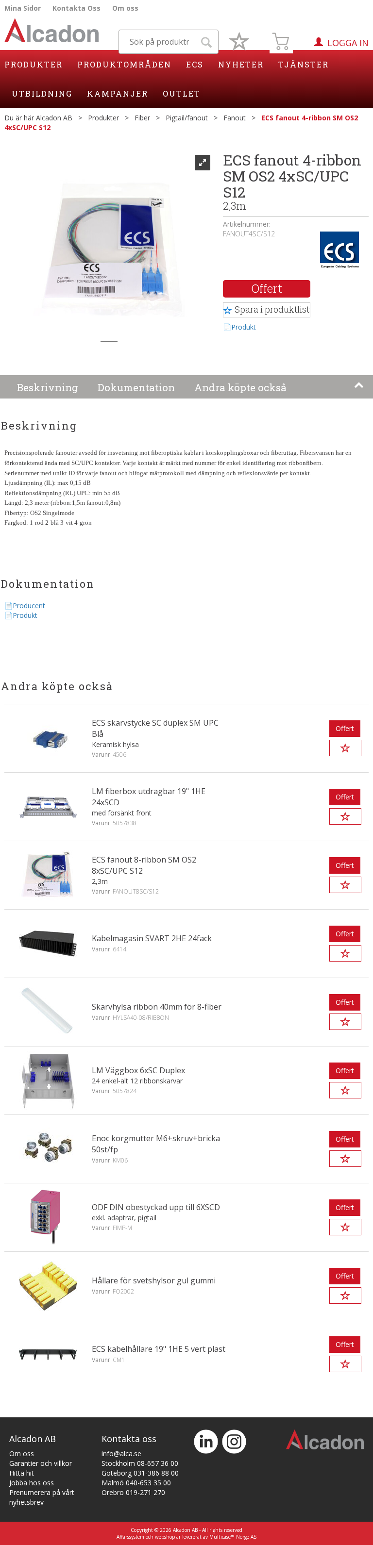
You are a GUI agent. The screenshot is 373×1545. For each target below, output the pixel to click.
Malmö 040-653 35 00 (136, 1482)
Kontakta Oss (76, 8)
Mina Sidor (22, 8)
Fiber (142, 117)
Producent (29, 605)
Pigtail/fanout (187, 117)
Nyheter (241, 64)
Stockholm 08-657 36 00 (140, 1463)
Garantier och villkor (40, 1463)
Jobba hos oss (31, 1482)
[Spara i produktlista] (345, 748)
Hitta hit (21, 1473)
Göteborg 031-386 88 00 (140, 1473)
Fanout (234, 117)
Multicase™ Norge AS (232, 1536)
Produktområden (124, 64)
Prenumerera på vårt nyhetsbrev (41, 1497)
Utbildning (42, 93)
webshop (165, 1536)
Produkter (33, 64)
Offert (267, 288)
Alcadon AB (54, 117)
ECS (194, 64)
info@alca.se (121, 1453)
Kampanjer (117, 93)
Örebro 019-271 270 (133, 1492)
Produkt (243, 327)
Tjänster (303, 64)
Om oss (125, 8)
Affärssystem (130, 1536)
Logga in (348, 43)
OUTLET (182, 93)
